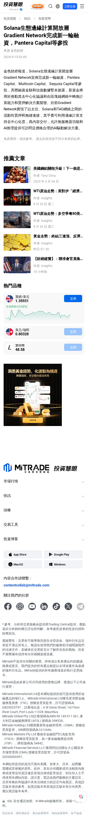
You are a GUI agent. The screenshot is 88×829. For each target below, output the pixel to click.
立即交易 (70, 6)
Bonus (37, 6)
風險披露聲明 (60, 813)
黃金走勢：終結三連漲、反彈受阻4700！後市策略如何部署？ (58, 236)
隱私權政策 (23, 813)
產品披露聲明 (40, 813)
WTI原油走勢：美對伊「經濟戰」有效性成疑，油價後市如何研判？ (58, 191)
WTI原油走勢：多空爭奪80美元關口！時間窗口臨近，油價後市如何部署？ (58, 213)
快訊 (27, 18)
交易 (73, 298)
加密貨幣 (44, 18)
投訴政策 (7, 813)
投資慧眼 (10, 18)
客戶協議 (76, 813)
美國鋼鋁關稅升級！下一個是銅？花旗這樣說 (56, 168)
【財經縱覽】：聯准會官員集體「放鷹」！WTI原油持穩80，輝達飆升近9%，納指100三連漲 (58, 258)
